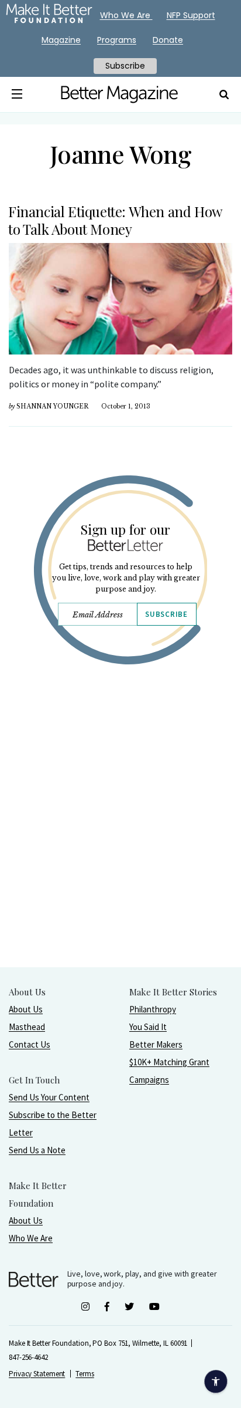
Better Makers (156, 1044)
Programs (116, 40)
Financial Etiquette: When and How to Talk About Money (115, 220)
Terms (84, 1374)
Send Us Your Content (49, 1097)
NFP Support (191, 15)
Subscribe (166, 614)
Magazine (61, 40)
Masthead (27, 1026)
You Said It (148, 1026)
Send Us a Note (37, 1150)
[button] (17, 94)
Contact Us (29, 1044)
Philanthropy (152, 1009)
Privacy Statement (37, 1374)
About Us (26, 1009)
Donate (168, 40)
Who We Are (31, 1238)
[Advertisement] (120, 846)
